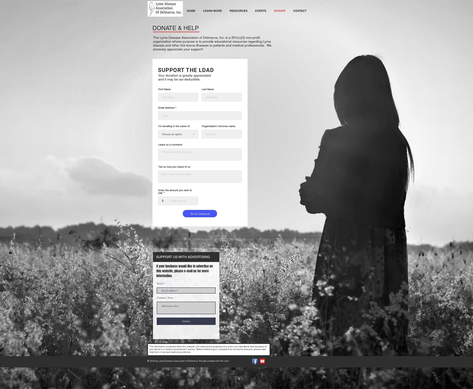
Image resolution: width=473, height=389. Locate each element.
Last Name (208, 89)
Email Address (166, 107)
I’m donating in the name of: (174, 126)
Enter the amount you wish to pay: (175, 191)
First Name (164, 89)
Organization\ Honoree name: (219, 126)
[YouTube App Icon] (262, 361)
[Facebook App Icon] (255, 361)
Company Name (165, 297)
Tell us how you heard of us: (174, 166)
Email (160, 283)
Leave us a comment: (170, 144)
